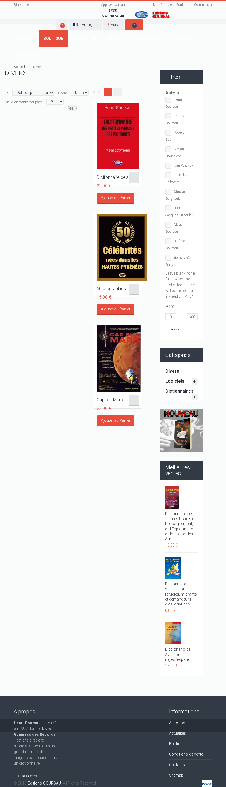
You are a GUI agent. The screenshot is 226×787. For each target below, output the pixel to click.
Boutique (53, 38)
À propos (177, 723)
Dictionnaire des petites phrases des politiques (118, 177)
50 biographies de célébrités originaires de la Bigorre (118, 288)
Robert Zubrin (174, 136)
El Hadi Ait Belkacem (177, 178)
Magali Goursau (174, 228)
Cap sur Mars (110, 399)
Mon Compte (162, 5)
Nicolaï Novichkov (174, 152)
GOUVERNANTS (147, 38)
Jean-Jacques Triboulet (179, 211)
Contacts (177, 764)
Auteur (172, 93)
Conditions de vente (186, 754)
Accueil (26, 38)
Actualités (84, 38)
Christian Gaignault (176, 195)
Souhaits (182, 5)
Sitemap (176, 775)
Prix (169, 306)
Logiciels (175, 381)
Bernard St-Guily (178, 261)
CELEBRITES (29, 55)
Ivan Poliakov (183, 165)
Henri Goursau (173, 103)
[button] (61, 24)
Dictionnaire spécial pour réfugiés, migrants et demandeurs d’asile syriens (181, 594)
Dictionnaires (179, 391)
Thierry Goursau (174, 119)
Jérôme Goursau (175, 244)
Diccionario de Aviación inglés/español (178, 654)
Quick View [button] (118, 247)
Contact (114, 38)
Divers (172, 371)
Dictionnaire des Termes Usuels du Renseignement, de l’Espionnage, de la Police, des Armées (181, 526)
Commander (203, 5)
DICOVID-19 (182, 38)
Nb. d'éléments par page (24, 102)
